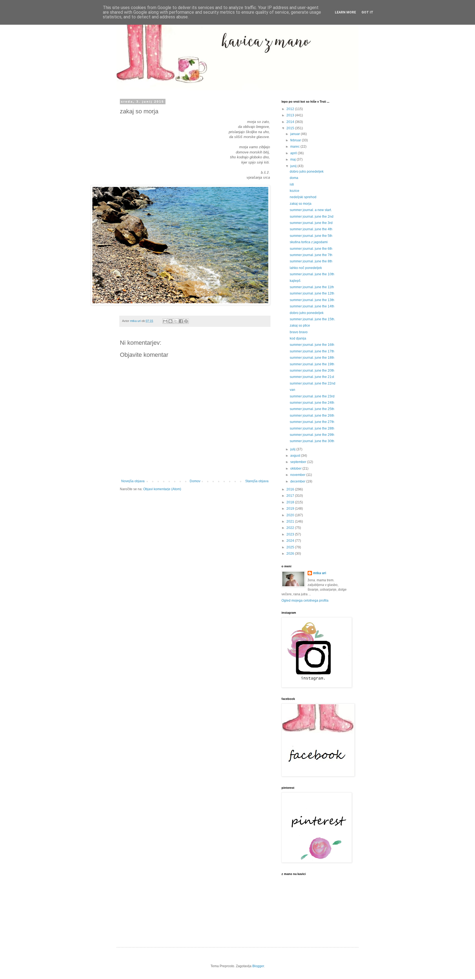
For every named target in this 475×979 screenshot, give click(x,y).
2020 (290, 515)
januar (295, 134)
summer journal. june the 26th (312, 415)
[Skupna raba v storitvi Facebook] (181, 321)
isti (292, 184)
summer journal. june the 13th (312, 300)
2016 (290, 489)
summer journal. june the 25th (312, 409)
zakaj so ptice (300, 325)
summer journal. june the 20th (312, 370)
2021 (290, 521)
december (298, 481)
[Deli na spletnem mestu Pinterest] (186, 321)
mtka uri (319, 573)
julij (293, 449)
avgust (295, 456)
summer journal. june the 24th (312, 403)
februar (296, 140)
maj (293, 159)
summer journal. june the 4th (311, 229)
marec (295, 146)
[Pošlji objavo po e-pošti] (165, 321)
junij (293, 166)
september (298, 462)
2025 (290, 547)
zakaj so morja (300, 204)
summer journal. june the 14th (312, 306)
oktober (296, 468)
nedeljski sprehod (303, 197)
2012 (290, 109)
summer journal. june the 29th (312, 435)
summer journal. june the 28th (312, 428)
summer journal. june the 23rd (312, 396)
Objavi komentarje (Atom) (162, 489)
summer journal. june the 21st (312, 377)
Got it (367, 12)
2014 (290, 122)
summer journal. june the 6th (311, 249)
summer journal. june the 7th (311, 255)
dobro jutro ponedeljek (307, 171)
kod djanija (298, 338)
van (292, 390)
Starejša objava (257, 481)
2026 (290, 554)
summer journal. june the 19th (312, 364)
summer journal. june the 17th (312, 351)
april (294, 153)
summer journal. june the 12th (312, 293)
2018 (290, 502)
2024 (290, 541)
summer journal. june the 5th (311, 236)
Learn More (345, 12)
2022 (290, 528)
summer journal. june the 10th (312, 274)
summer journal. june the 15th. (312, 319)
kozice (294, 191)
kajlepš (295, 281)
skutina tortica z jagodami (309, 242)
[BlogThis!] (170, 321)
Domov (195, 481)
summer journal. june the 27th (312, 422)
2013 (290, 115)
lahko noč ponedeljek (306, 268)
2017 (290, 496)
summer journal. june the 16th (312, 345)
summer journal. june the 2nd (311, 216)
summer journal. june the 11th (312, 287)
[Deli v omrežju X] (175, 321)
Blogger (258, 966)
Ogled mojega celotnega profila (304, 600)
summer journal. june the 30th (312, 441)
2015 (290, 128)
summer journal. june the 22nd (312, 383)
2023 (290, 534)
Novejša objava (133, 481)
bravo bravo (299, 332)
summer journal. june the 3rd (311, 223)
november (298, 475)
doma (294, 178)
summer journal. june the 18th (312, 358)
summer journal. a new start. (311, 210)
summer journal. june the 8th (311, 261)
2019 (290, 508)
